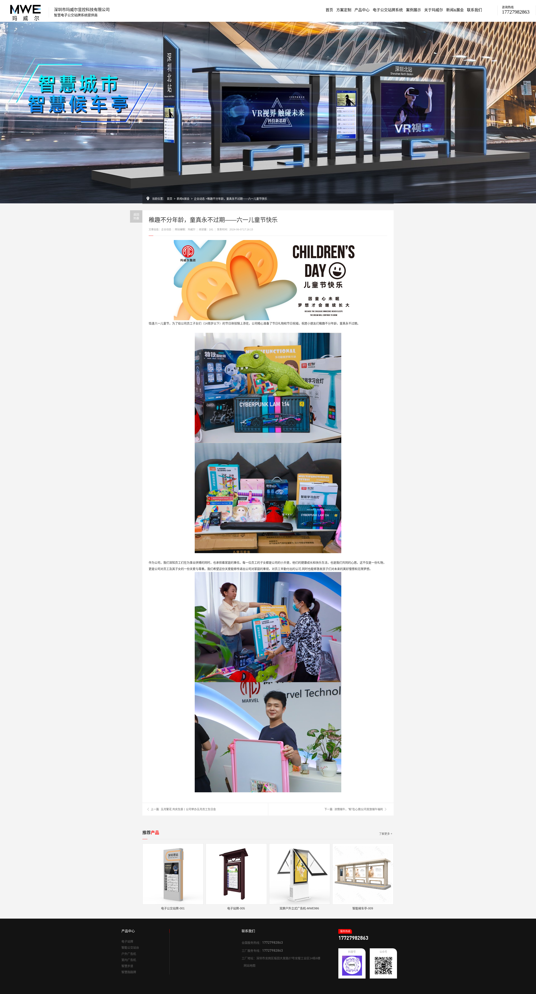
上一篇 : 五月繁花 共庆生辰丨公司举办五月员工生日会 (183, 809)
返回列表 (136, 216)
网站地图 (249, 965)
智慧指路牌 (128, 972)
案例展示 (413, 10)
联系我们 (474, 10)
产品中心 (362, 10)
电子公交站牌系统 (388, 10)
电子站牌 (127, 941)
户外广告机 (128, 953)
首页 (329, 10)
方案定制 (343, 10)
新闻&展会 (455, 10)
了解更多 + (385, 833)
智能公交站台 (130, 947)
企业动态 (199, 198)
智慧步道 (127, 966)
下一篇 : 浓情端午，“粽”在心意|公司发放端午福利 (353, 809)
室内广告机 (128, 960)
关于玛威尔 (433, 10)
